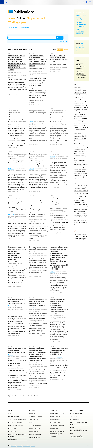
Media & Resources (77, 410)
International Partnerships (15, 425)
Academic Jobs (54, 428)
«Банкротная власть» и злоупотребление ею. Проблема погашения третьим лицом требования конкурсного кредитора (59, 115)
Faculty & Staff (12, 428)
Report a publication (13, 27)
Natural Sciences (81, 75)
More (77, 51)
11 (37, 395)
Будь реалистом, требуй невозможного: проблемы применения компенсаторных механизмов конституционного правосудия (17, 253)
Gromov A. (52, 271)
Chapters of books (36, 18)
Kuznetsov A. (11, 306)
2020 (77, 49)
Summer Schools (34, 431)
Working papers (17, 22)
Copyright (19, 445)
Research (53, 410)
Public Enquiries (12, 439)
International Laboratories (57, 413)
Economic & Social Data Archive (79, 430)
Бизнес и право (55, 154)
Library (72, 427)
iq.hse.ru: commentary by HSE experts (78, 423)
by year (66, 49)
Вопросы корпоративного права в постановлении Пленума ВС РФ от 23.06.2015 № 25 (59, 351)
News (75, 84)
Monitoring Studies (55, 422)
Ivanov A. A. (52, 156)
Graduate (31, 422)
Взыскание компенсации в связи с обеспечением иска (38, 248)
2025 (80, 45)
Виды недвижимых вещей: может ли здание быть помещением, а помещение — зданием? (38, 302)
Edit (88, 445)
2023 (77, 47)
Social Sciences (81, 77)
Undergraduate (33, 419)
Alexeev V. (31, 308)
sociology (78, 30)
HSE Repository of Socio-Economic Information (77, 437)
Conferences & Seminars (57, 425)
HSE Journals (73, 416)
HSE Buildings (12, 431)
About (10, 410)
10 (34, 395)
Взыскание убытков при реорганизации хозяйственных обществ (16, 301)
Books (11, 18)
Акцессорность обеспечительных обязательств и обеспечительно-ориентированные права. (17, 115)
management (81, 26)
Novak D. (59, 356)
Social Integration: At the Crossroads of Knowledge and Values (81, 188)
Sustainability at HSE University (17, 419)
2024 (83, 45)
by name (59, 49)
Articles (21, 18)
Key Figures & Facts (13, 416)
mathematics (79, 28)
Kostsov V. (31, 121)
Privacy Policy (26, 445)
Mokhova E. (11, 168)
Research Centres (55, 416)
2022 (80, 47)
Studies (32, 410)
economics (78, 17)
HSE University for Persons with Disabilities (17, 435)
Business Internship (34, 437)
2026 (77, 45)
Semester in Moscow (35, 434)
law (76, 26)
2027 (82, 43)
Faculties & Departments (15, 422)
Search (59, 38)
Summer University (34, 428)
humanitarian (79, 22)
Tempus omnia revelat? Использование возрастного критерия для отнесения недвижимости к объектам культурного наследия (38, 60)
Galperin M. (11, 214)
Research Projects (55, 419)
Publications (23, 11)
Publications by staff (76, 413)
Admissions (32, 413)
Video (71, 433)
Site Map (33, 445)
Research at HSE (25, 27)
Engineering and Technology (81, 67)
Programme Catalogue (35, 416)
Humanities (80, 70)
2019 (80, 49)
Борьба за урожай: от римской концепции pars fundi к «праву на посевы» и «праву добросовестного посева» (59, 202)
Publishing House (75, 419)
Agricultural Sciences (79, 63)
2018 (83, 49)
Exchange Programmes (35, 425)
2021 (83, 47)
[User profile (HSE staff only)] (86, 2)
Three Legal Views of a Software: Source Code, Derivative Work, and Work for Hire (59, 58)
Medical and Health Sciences (80, 72)
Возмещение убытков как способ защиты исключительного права (17, 350)
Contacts (13, 445)
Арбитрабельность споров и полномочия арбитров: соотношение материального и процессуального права (38, 115)
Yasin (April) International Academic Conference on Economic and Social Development (57, 434)
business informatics (81, 15)
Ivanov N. (10, 355)
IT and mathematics (81, 24)
